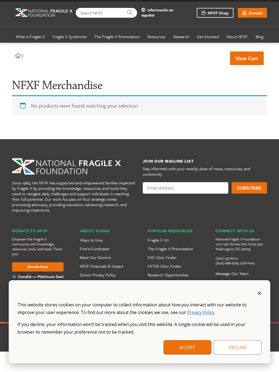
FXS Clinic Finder (162, 257)
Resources (156, 36)
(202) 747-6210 (227, 258)
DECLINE (238, 347)
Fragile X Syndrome (70, 36)
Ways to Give (91, 240)
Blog (259, 36)
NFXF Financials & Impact (101, 266)
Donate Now (38, 266)
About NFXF (237, 36)
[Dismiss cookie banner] (259, 293)
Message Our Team (232, 273)
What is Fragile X (30, 36)
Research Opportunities (168, 275)
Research (181, 36)
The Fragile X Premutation (117, 36)
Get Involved (208, 36)
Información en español (157, 13)
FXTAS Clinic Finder (164, 266)
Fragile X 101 (158, 240)
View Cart (246, 58)
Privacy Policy (200, 312)
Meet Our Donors (95, 257)
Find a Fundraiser (95, 249)
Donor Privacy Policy (98, 275)
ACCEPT (187, 347)
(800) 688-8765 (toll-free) (235, 263)
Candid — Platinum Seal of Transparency (40, 279)
